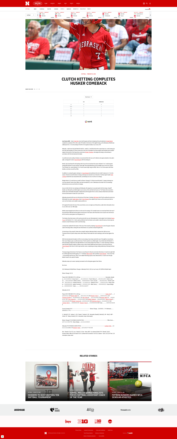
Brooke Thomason (89, 152)
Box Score (87, 97)
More (88, 9)
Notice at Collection (99, 433)
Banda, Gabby (74, 295)
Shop (65, 3)
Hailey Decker (89, 253)
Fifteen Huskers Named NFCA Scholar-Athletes (127, 396)
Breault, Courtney (76, 301)
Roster (49, 9)
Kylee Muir (76, 141)
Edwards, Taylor (94, 295)
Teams (45, 3)
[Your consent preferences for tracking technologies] (2, 436)
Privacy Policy (78, 430)
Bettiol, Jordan (109, 299)
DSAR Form (110, 430)
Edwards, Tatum (83, 303)
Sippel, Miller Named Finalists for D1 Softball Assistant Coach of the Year (87, 395)
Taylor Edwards (85, 199)
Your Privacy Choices (88, 433)
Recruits (53, 3)
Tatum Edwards (77, 159)
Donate (59, 3)
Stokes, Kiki (108, 294)
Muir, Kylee (85, 297)
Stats (62, 9)
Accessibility (101, 436)
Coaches (56, 9)
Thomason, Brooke (66, 297)
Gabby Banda (76, 199)
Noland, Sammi (91, 299)
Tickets (71, 3)
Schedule (42, 9)
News (35, 9)
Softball (83, 74)
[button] (38, 15)
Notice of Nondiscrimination (89, 436)
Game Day (69, 9)
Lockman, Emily (65, 303)
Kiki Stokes (96, 197)
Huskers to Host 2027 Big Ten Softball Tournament (43, 396)
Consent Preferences (88, 430)
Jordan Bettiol (109, 141)
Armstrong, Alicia (95, 301)
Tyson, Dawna (71, 299)
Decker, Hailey (104, 297)
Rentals (78, 3)
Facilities (82, 9)
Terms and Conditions (100, 430)
